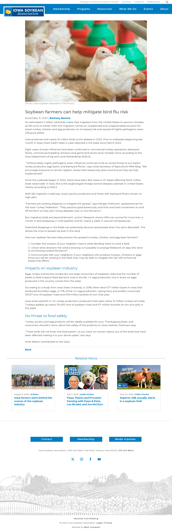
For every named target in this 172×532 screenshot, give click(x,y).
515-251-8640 (126, 450)
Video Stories (142, 394)
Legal (99, 523)
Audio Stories (87, 394)
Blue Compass (92, 527)
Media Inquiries (125, 439)
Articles (34, 394)
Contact (46, 439)
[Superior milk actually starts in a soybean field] (138, 377)
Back (28, 349)
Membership (86, 439)
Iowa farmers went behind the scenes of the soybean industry (33, 401)
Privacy (108, 523)
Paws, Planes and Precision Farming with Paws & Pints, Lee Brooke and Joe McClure (85, 401)
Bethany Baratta (60, 118)
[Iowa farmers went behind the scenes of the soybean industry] (33, 377)
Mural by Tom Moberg (86, 518)
